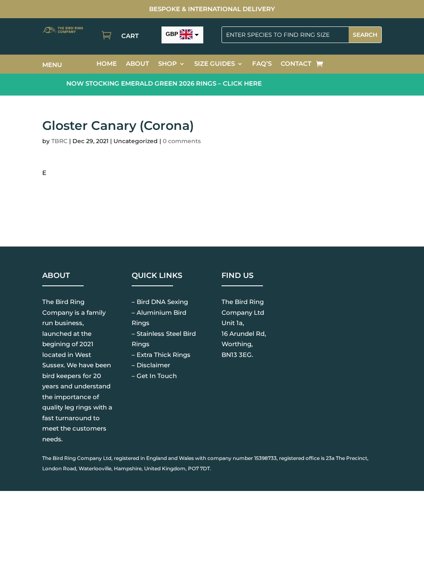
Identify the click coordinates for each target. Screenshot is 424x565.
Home (106, 64)
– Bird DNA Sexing (160, 302)
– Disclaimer (151, 365)
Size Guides (214, 64)
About (137, 64)
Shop (167, 64)
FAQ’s (262, 64)
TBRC (59, 141)
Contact (296, 64)
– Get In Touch (154, 376)
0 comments (182, 141)
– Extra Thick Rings (161, 355)
